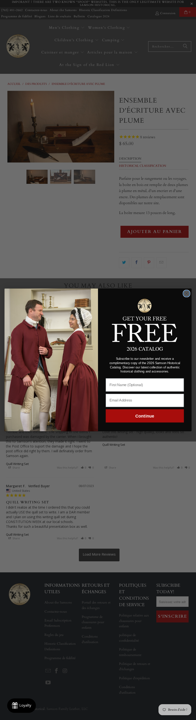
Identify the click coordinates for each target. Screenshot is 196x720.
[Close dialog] (186, 293)
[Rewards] (21, 705)
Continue (144, 415)
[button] (144, 319)
